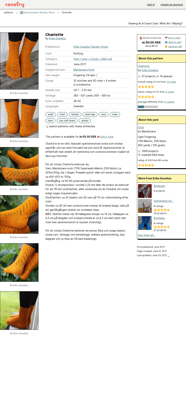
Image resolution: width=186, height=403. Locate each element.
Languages (52, 106)
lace (103, 114)
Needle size (52, 90)
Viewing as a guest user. (155, 23)
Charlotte (143, 66)
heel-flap (90, 114)
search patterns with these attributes (71, 126)
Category (51, 58)
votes (171, 81)
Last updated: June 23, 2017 (153, 255)
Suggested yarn (55, 69)
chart (62, 114)
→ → (93, 58)
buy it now (107, 136)
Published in (52, 46)
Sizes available (54, 100)
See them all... (146, 235)
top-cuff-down (67, 120)
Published (51, 64)
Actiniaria (159, 218)
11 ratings (169, 101)
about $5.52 (151, 46)
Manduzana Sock (84, 69)
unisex (84, 120)
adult (50, 114)
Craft (48, 53)
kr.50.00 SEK (151, 42)
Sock (141, 127)
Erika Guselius (57, 38)
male (115, 114)
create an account (172, 4)
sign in (151, 4)
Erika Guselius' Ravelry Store (38, 12)
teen (50, 120)
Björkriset (159, 185)
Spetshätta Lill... (163, 200)
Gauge (49, 80)
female (75, 114)
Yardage (50, 95)
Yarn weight (52, 75)
